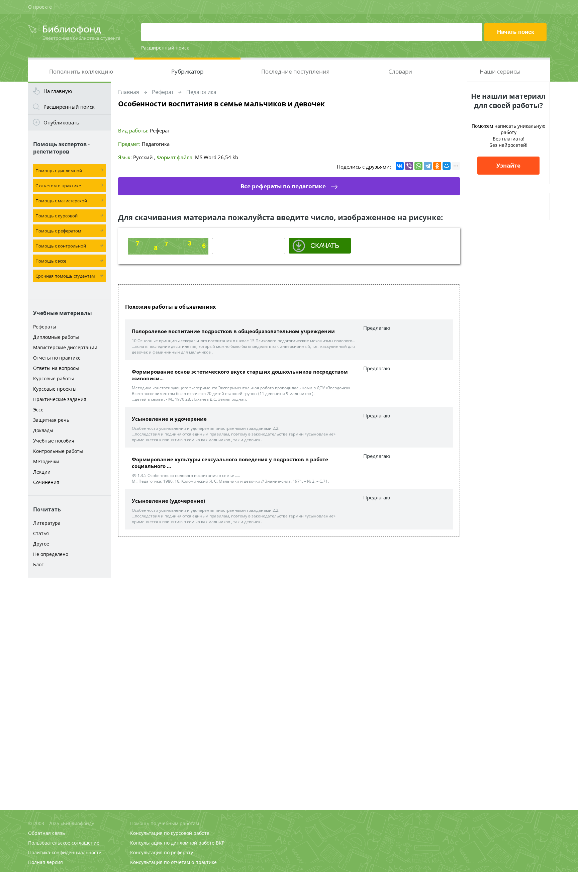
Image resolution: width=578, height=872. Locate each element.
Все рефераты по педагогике (283, 186)
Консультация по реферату (161, 852)
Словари (400, 71)
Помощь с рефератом (58, 231)
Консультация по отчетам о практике (173, 862)
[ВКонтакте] (400, 166)
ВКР (220, 843)
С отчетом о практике (58, 186)
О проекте (40, 7)
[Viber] (409, 166)
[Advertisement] (69, 686)
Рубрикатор (187, 71)
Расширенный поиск (165, 47)
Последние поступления (295, 71)
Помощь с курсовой (56, 216)
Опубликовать (61, 122)
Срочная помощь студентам (65, 276)
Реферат (163, 92)
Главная (128, 92)
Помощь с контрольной (60, 246)
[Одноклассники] (437, 166)
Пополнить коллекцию (81, 71)
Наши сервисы (500, 71)
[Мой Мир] (447, 166)
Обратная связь (46, 833)
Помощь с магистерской (61, 201)
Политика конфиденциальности (65, 852)
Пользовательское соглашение (63, 843)
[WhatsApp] (418, 166)
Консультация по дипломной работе (172, 843)
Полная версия (45, 862)
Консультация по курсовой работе (169, 833)
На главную (57, 91)
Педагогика (201, 92)
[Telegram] (428, 166)
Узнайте (508, 165)
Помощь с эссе (50, 261)
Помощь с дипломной (58, 171)
